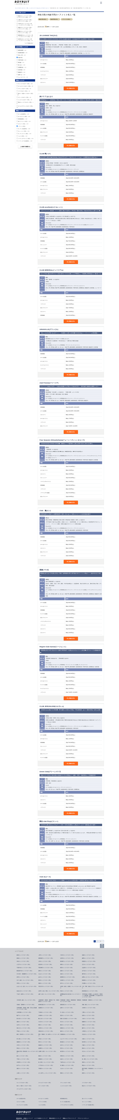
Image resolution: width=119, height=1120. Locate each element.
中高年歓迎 (22, 60)
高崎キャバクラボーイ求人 (66, 1073)
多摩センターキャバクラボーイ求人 (90, 977)
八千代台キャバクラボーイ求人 (45, 1065)
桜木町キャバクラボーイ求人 (89, 1042)
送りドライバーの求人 (87, 1098)
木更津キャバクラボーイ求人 (23, 1062)
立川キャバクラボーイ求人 (88, 964)
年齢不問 (20, 57)
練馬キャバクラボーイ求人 (88, 958)
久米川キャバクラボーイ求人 (45, 1021)
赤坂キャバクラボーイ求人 (66, 974)
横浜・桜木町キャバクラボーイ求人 (25, 1034)
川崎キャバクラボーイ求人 (88, 1025)
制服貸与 (21, 72)
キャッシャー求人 (24, 131)
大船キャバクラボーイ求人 (88, 1038)
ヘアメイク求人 (21, 126)
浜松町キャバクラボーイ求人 (67, 980)
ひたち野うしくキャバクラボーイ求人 (47, 1073)
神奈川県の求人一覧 (54, 8)
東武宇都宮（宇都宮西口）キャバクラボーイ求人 (92, 1069)
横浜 (47, 336)
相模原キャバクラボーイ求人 (23, 1042)
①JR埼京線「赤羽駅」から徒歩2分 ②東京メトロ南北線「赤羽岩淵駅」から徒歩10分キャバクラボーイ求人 (92, 996)
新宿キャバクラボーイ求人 (44, 980)
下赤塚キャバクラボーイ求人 (45, 1012)
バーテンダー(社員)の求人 (88, 1104)
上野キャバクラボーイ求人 (44, 955)
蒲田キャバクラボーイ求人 (66, 970)
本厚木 (47, 161)
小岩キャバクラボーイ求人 (88, 1018)
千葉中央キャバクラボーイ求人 (24, 967)
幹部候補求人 (22, 119)
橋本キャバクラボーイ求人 (66, 1031)
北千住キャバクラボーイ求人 (89, 970)
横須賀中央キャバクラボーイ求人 (24, 970)
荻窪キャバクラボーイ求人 (66, 1015)
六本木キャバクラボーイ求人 (67, 955)
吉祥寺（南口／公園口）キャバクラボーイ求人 (70, 987)
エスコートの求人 (21, 1101)
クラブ (47, 785)
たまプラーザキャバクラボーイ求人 (68, 1038)
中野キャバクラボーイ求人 (23, 983)
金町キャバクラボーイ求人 (66, 1007)
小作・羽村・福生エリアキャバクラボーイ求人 (92, 987)
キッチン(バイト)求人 (24, 133)
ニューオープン (23, 77)
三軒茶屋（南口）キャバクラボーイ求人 (26, 1000)
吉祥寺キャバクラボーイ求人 (67, 958)
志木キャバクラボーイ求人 (66, 1045)
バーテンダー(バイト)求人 (25, 138)
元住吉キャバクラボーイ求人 (89, 1034)
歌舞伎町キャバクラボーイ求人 (45, 958)
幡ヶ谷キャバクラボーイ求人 (45, 1018)
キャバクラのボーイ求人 (25, 83)
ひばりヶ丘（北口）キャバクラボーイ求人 (27, 986)
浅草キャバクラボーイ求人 (88, 1015)
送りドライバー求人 (24, 121)
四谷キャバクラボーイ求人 (66, 991)
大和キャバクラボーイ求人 (44, 961)
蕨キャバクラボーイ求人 (22, 1056)
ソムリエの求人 (42, 1104)
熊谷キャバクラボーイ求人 (88, 1048)
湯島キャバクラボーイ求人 (23, 1021)
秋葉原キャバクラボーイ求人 (89, 961)
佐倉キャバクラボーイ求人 (66, 1059)
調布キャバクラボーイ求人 (44, 970)
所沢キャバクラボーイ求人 (66, 1048)
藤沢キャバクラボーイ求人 (88, 1028)
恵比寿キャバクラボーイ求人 (45, 964)
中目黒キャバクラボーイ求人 (89, 983)
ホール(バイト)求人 (24, 116)
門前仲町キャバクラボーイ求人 (45, 967)
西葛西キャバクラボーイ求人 (89, 980)
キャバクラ (48, 49)
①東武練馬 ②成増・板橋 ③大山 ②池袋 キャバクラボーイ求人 (27, 1008)
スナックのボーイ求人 (24, 97)
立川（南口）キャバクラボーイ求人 (25, 980)
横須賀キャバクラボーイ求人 (67, 1042)
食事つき (21, 74)
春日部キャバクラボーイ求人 (67, 1051)
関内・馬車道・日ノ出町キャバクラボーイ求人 (48, 1035)
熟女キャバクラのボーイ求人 (89, 1085)
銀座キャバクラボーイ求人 (23, 955)
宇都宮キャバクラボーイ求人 (45, 1068)
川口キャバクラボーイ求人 (88, 1051)
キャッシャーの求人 (86, 1101)
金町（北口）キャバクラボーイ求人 (46, 994)
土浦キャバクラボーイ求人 (23, 1073)
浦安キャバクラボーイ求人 (23, 1068)
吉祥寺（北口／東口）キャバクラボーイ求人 (48, 991)
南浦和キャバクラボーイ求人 (45, 1048)
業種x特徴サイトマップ (55, 1118)
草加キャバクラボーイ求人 (23, 1048)
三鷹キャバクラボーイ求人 (88, 1012)
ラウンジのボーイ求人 (24, 88)
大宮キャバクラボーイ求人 (23, 1045)
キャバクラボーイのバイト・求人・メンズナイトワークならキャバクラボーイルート (32, 8)
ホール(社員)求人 (23, 114)
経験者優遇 (22, 50)
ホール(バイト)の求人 (43, 1098)
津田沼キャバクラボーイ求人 (67, 1056)
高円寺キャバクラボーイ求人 (89, 974)
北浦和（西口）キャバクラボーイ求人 (47, 1051)
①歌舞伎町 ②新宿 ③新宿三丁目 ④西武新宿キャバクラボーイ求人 (48, 1000)
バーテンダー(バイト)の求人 (66, 1104)
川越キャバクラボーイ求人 (88, 1045)
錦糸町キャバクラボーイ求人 (67, 961)
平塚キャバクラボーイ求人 (23, 1031)
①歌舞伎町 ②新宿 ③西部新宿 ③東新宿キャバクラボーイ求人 (70, 1000)
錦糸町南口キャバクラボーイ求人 (90, 991)
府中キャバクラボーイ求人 (66, 983)
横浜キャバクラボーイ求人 (66, 1025)
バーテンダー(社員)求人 (25, 141)
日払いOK (22, 55)
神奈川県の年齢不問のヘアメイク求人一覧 (81, 8)
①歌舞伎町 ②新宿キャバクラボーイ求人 (92, 1000)
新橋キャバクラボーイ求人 (23, 958)
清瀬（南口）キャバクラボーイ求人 (90, 1004)
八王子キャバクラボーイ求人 (23, 964)
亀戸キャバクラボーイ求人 (23, 1015)
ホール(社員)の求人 (21, 1098)
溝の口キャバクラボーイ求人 (23, 1028)
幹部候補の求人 (64, 1098)
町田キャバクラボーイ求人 (66, 967)
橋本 (47, 277)
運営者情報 (19, 1118)
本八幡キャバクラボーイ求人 (67, 1065)
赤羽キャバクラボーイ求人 (23, 977)
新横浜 (47, 103)
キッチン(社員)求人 (24, 128)
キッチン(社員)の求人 (65, 1101)
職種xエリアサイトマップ (69, 1118)
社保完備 (21, 69)
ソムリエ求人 (22, 136)
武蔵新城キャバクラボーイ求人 (67, 1034)
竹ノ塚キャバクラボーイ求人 (67, 1012)
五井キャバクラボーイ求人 (23, 1025)
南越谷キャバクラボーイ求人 (45, 1045)
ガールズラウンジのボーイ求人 (24, 1089)
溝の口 (47, 42)
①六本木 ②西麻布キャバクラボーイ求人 (27, 974)
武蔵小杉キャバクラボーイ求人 (45, 1031)
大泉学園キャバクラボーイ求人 (24, 1012)
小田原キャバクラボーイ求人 (89, 1031)
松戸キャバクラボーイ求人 (23, 1065)
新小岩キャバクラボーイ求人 (23, 1018)
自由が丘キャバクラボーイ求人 (24, 991)
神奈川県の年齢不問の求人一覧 (66, 8)
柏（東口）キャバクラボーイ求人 (46, 1062)
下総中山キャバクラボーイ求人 (67, 1062)
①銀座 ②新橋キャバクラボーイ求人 (25, 1004)
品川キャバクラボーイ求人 (44, 977)
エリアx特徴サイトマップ (40, 1118)
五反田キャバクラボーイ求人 (89, 967)
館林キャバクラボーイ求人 (88, 1073)
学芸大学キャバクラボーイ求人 (45, 986)
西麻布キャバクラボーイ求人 (89, 1021)
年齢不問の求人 (54, 19)
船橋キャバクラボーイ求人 (44, 1056)
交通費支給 (22, 67)
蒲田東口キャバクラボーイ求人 (67, 977)
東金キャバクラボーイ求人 (88, 1065)
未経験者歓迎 (22, 52)
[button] (47, 19)
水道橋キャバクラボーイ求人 (45, 1015)
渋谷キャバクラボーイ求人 (23, 961)
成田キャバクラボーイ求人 (88, 1056)
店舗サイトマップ (28, 1118)
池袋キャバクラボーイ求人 (88, 955)
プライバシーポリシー (83, 1118)
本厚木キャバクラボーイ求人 (45, 1028)
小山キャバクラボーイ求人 (66, 1068)
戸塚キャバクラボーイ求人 (44, 1038)
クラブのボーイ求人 (24, 91)
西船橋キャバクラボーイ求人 (45, 1059)
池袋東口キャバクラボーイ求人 (45, 1007)
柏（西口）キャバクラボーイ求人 (90, 1059)
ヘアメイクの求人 (66, 19)
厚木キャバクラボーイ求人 (44, 1042)
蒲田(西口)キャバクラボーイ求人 (68, 1004)
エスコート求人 (23, 123)
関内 (47, 656)
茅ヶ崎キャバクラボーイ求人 (23, 1038)
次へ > (101, 941)
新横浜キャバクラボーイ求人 (67, 1028)
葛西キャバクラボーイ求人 (44, 983)
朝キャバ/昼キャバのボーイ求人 (24, 1085)
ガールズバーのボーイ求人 (25, 86)
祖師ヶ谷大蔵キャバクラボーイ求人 (68, 1018)
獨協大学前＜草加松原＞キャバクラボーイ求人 (27, 1052)
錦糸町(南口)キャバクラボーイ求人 (46, 1004)
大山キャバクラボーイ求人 (44, 974)
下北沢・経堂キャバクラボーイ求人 (25, 994)
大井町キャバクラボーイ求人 (89, 1007)
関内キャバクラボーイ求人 (44, 1025)
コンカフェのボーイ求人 (25, 99)
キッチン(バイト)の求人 (22, 1104)
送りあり (21, 65)
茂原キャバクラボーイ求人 (88, 1062)
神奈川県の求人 (42, 19)
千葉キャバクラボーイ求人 (23, 1059)
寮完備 (21, 62)
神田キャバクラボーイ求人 (66, 964)
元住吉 (47, 390)
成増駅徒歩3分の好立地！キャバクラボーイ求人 (70, 995)
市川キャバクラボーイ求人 (66, 1021)
